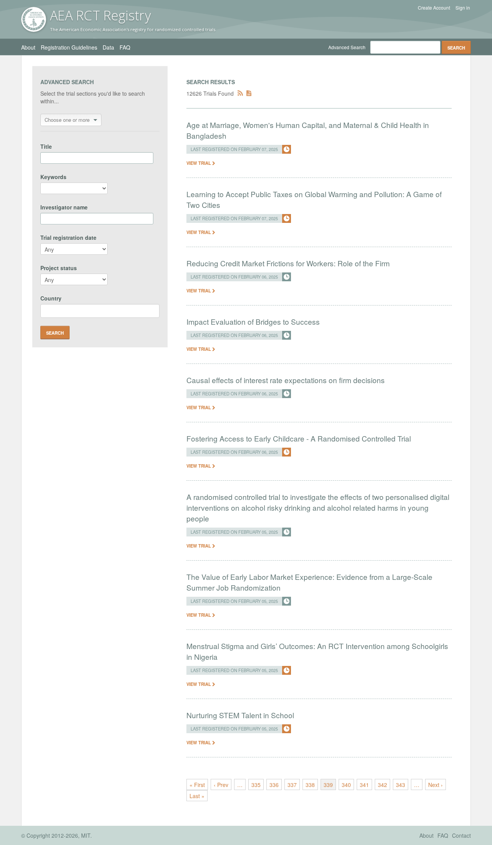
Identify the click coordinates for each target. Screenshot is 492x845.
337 (292, 785)
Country (51, 298)
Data (108, 47)
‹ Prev (221, 785)
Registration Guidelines (69, 47)
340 (346, 785)
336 (274, 785)
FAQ (125, 47)
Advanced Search (347, 47)
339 (328, 785)
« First (197, 785)
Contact (461, 835)
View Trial (199, 163)
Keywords (53, 177)
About (28, 47)
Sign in (462, 7)
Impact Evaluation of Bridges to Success (253, 321)
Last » (196, 796)
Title (46, 146)
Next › (435, 785)
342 (382, 785)
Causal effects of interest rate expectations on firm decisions (285, 380)
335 (256, 785)
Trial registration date (68, 237)
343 (400, 785)
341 (364, 785)
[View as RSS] (240, 93)
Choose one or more (67, 119)
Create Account (434, 7)
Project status (58, 268)
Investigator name (64, 207)
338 (310, 785)
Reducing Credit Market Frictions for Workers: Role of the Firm (288, 263)
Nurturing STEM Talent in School (240, 715)
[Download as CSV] (248, 93)
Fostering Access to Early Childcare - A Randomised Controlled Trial (298, 438)
